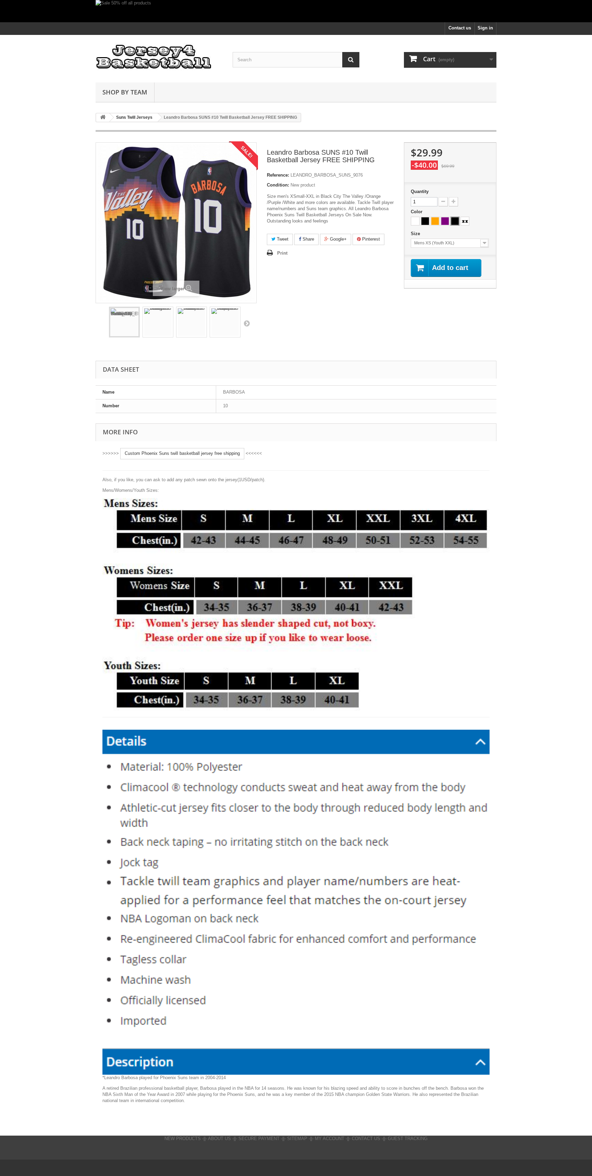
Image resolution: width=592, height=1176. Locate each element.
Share (307, 239)
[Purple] (445, 221)
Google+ (338, 239)
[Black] (425, 221)
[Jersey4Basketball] (159, 57)
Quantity (420, 191)
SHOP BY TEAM (124, 92)
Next (246, 323)
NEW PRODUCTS (182, 1138)
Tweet (281, 239)
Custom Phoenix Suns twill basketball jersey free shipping (182, 453)
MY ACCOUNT (329, 1138)
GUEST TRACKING (408, 1138)
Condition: (278, 185)
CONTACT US (366, 1138)
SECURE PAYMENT (259, 1138)
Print (282, 253)
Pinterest (370, 239)
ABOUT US (219, 1138)
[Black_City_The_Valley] (455, 221)
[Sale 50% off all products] (296, 11)
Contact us (459, 27)
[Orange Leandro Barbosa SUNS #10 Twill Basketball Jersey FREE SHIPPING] (158, 322)
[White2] (465, 221)
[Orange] (435, 221)
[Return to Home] (102, 117)
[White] (415, 221)
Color (417, 211)
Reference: (278, 175)
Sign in (485, 27)
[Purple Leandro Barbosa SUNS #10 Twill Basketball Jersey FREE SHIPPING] (225, 322)
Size (416, 233)
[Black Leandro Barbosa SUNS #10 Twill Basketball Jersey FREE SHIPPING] (191, 322)
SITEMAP (297, 1138)
